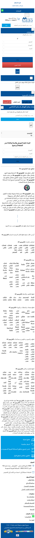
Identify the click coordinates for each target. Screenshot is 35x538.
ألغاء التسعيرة (7, 101)
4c (31, 135)
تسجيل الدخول (9, 15)
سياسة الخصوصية (29, 506)
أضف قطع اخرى (27, 101)
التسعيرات (18, 11)
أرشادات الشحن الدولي (27, 489)
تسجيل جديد (18, 15)
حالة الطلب (31, 479)
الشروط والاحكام (29, 503)
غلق (31, 125)
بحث (6, 25)
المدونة (32, 509)
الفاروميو (29, 133)
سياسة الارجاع (30, 483)
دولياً (32, 451)
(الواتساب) (28, 516)
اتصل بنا (31, 519)
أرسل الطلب (16, 101)
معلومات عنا (30, 496)
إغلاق (17, 71)
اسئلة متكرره (30, 499)
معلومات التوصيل (29, 486)
